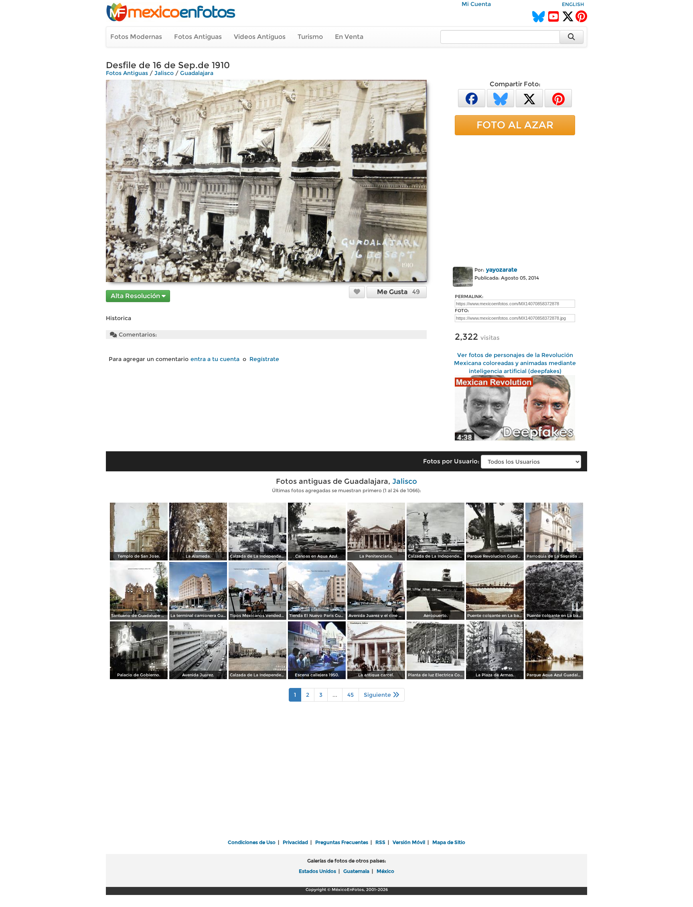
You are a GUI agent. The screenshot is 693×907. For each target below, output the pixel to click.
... (334, 694)
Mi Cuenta (476, 4)
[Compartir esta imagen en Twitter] (529, 97)
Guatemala (356, 871)
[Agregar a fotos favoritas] (357, 291)
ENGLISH (573, 4)
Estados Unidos (317, 871)
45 (350, 694)
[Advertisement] (515, 199)
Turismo (310, 37)
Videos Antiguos (260, 37)
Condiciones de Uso (252, 842)
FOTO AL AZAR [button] (514, 125)
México (385, 871)
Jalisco (164, 73)
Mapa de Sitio (448, 842)
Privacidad (295, 842)
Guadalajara (196, 73)
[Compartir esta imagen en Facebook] (471, 97)
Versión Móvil (409, 842)
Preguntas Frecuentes (341, 842)
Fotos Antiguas (198, 37)
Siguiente (378, 694)
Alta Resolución (136, 296)
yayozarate (501, 269)
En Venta (349, 37)
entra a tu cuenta (214, 359)
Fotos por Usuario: (451, 461)
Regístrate (264, 359)
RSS (380, 842)
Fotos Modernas (136, 37)
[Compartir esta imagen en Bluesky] (500, 97)
